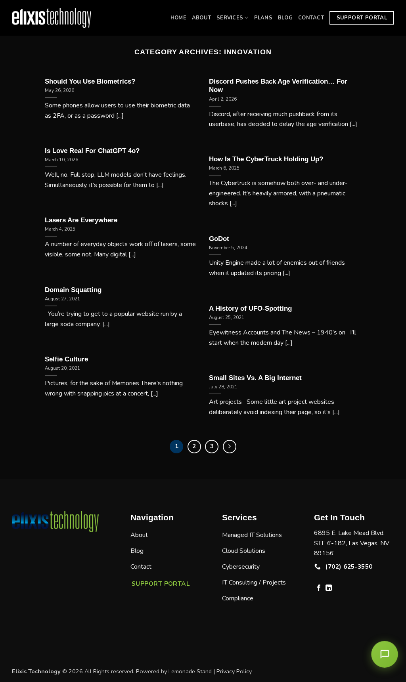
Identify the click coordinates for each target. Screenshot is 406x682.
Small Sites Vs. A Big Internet (255, 378)
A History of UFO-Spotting (250, 308)
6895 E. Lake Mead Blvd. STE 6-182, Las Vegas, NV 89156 (351, 543)
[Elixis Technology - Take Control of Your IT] (51, 18)
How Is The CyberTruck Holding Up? (266, 159)
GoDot (219, 239)
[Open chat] (384, 654)
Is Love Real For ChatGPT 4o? (92, 151)
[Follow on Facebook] (319, 588)
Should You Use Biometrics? (90, 81)
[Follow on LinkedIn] (329, 588)
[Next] (229, 446)
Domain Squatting (73, 290)
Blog (285, 17)
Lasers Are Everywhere (81, 220)
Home (178, 17)
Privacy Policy (234, 671)
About (201, 17)
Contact (311, 17)
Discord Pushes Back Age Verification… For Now (278, 86)
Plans (263, 17)
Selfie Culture (66, 359)
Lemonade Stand (190, 671)
